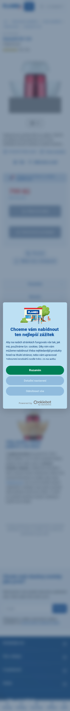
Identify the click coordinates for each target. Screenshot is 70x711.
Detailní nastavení (35, 380)
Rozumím (35, 370)
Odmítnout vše (35, 391)
